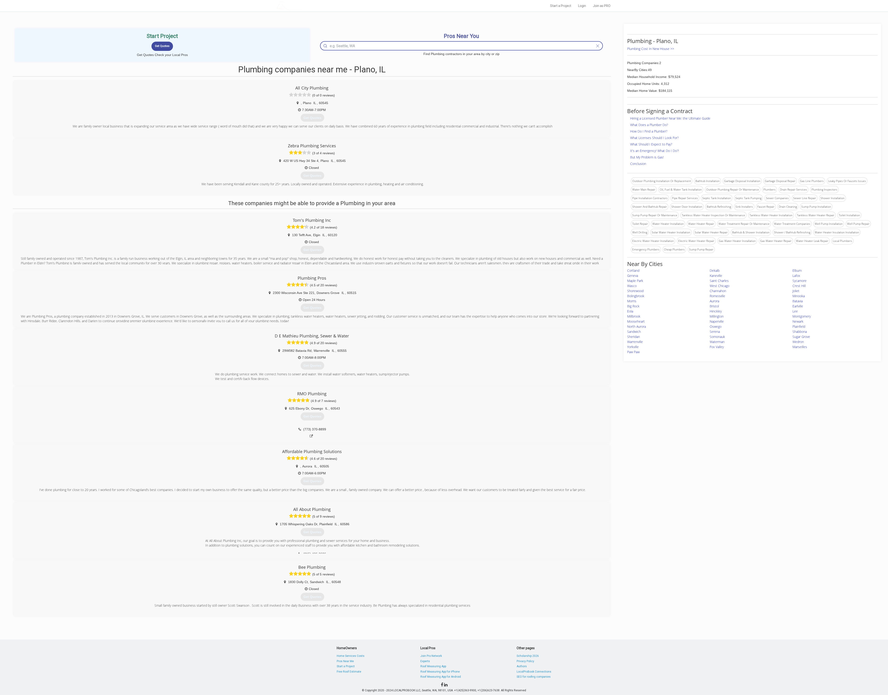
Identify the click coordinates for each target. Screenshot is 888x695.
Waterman (717, 342)
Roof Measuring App (433, 666)
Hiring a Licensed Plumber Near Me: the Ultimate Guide (670, 118)
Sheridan (633, 336)
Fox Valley (717, 347)
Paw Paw (633, 352)
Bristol (714, 306)
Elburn (797, 270)
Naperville (717, 321)
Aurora (714, 301)
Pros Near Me (345, 661)
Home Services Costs (350, 656)
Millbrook (633, 316)
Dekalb (715, 270)
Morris (631, 301)
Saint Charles (719, 280)
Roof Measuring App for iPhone (440, 671)
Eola (630, 311)
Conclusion (638, 163)
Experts (425, 661)
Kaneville (716, 275)
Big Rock (633, 306)
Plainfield (798, 326)
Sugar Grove (801, 336)
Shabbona (799, 331)
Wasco (632, 286)
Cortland (633, 270)
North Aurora (636, 326)
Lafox (796, 275)
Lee (795, 311)
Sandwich (634, 331)
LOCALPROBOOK (303, 5)
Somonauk (717, 336)
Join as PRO (601, 6)
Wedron (798, 342)
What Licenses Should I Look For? (654, 138)
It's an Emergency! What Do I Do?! (654, 150)
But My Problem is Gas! (647, 157)
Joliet (795, 291)
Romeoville (717, 296)
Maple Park (635, 280)
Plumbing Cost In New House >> (650, 48)
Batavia (797, 301)
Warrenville (635, 342)
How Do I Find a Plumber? (648, 131)
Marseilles (799, 347)
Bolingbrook (635, 296)
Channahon (718, 291)
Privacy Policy (525, 661)
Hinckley (716, 311)
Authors (522, 666)
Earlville (797, 306)
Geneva (632, 275)
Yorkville (633, 347)
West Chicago (719, 286)
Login (582, 6)
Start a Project (560, 6)
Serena (715, 331)
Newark (797, 321)
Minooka (798, 296)
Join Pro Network (431, 656)
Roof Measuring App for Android (440, 676)
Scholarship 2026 (528, 656)
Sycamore (799, 280)
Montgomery (801, 316)
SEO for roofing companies (534, 676)
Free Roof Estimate (349, 671)
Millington (717, 316)
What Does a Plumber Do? (649, 125)
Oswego (716, 326)
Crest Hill (799, 286)
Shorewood (635, 291)
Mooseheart (636, 321)
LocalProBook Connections (534, 671)
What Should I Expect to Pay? (651, 144)
